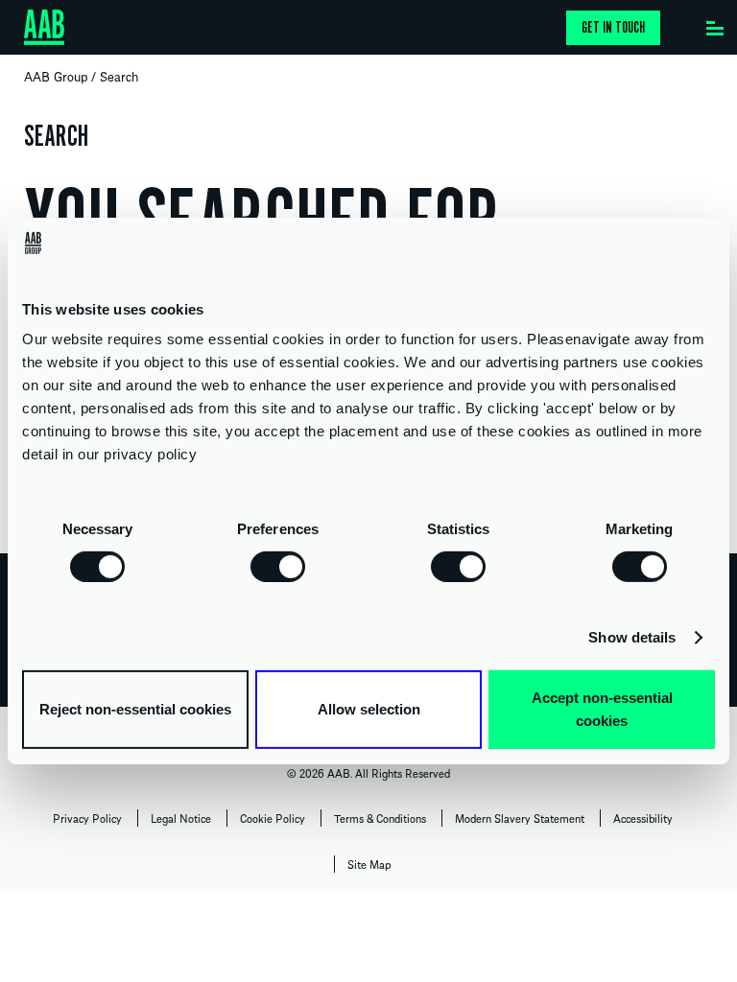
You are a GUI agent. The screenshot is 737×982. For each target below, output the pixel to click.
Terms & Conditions (380, 818)
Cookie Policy (272, 818)
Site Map (369, 864)
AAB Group (55, 75)
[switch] (277, 565)
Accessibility (643, 818)
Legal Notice (181, 818)
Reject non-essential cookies (135, 709)
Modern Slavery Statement (519, 818)
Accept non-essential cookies (602, 709)
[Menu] (715, 24)
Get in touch (613, 27)
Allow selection (369, 709)
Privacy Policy (87, 818)
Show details (632, 637)
